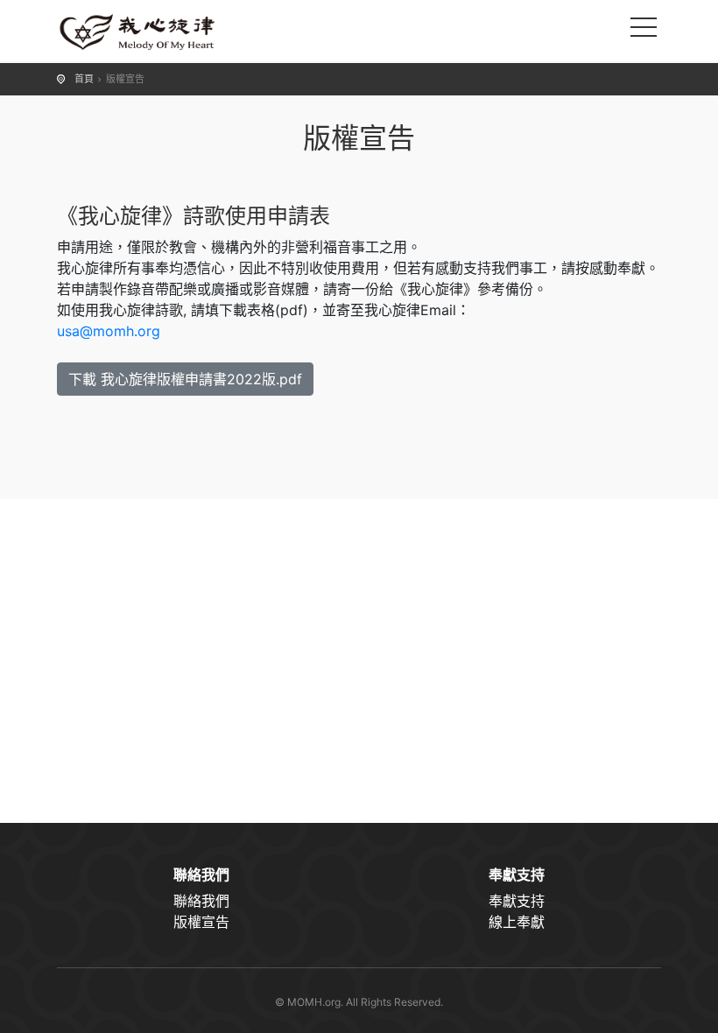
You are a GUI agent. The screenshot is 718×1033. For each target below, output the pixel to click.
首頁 (84, 79)
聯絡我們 (201, 901)
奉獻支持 (517, 901)
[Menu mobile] (643, 31)
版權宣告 (201, 922)
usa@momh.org (108, 331)
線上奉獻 (517, 922)
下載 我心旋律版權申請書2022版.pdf (185, 379)
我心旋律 (144, 31)
